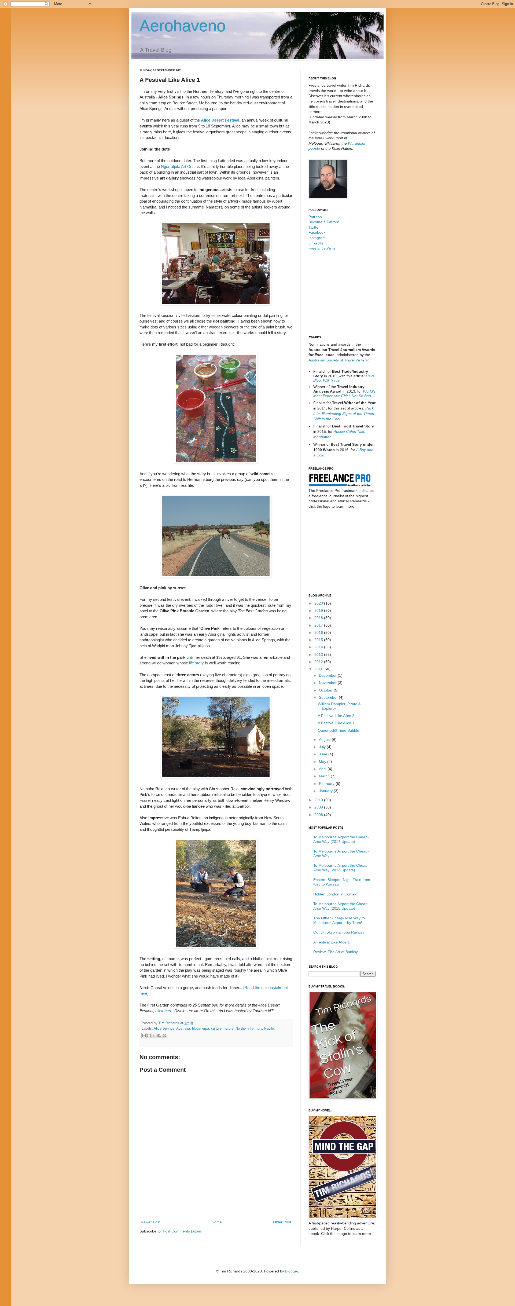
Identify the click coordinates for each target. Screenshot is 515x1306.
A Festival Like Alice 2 (336, 716)
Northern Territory (249, 1028)
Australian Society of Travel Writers (338, 360)
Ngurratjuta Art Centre (180, 166)
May (323, 761)
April (323, 769)
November (328, 683)
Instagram (317, 238)
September (329, 697)
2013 (319, 654)
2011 (318, 669)
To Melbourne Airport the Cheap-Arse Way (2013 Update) (341, 867)
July (323, 747)
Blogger (291, 1271)
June (323, 754)
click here (163, 1010)
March (325, 776)
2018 (319, 618)
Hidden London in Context (335, 894)
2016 (319, 632)
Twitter (314, 227)
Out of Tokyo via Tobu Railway (338, 932)
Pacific (269, 1028)
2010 (319, 800)
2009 (319, 807)
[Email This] (144, 1035)
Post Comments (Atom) (183, 1231)
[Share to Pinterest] (164, 1035)
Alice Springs (164, 1028)
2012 (319, 662)
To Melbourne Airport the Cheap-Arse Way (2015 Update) (341, 906)
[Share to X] (154, 1035)
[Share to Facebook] (159, 1035)
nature (228, 1028)
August (325, 739)
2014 (319, 647)
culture (216, 1028)
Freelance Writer (322, 248)
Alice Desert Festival (220, 120)
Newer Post (150, 1222)
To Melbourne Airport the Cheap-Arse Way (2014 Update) (341, 839)
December (328, 675)
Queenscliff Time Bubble (338, 730)
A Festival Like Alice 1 (336, 723)
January (326, 791)
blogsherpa (200, 1028)
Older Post (282, 1222)
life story (196, 663)
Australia (183, 1028)
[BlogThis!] (149, 1035)
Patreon (315, 217)
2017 (319, 625)
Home (217, 1222)
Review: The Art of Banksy (335, 952)
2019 (319, 610)
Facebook (316, 232)
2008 (319, 815)
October (326, 690)
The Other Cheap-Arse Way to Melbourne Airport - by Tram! (339, 920)
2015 (319, 640)
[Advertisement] (216, 1204)
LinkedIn (315, 243)
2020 (319, 603)
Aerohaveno (182, 26)
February (327, 783)
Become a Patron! (323, 222)
